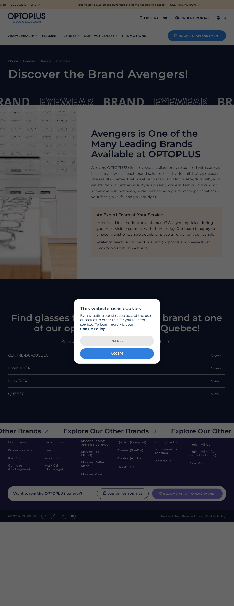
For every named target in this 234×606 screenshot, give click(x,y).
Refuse (117, 341)
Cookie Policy (92, 329)
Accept (117, 353)
